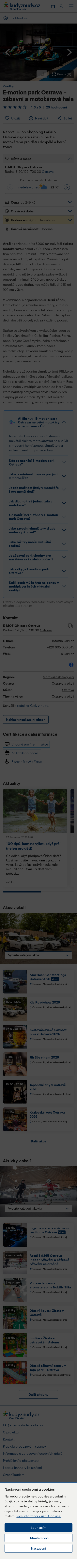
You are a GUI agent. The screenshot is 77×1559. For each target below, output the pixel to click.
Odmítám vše (38, 1538)
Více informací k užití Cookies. (38, 1516)
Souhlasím (38, 1527)
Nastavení (38, 1548)
